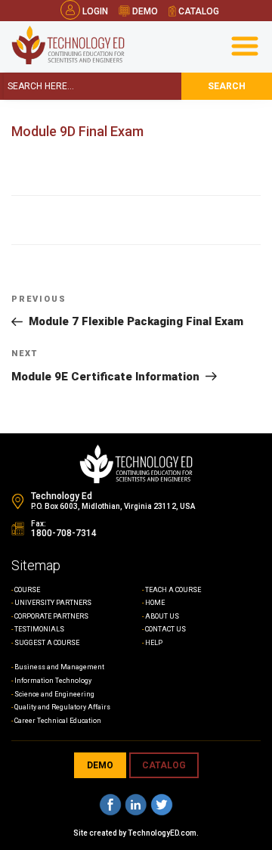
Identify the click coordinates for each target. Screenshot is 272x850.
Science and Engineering (54, 694)
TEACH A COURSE (173, 590)
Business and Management (59, 667)
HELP (153, 643)
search (227, 86)
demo (144, 11)
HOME (155, 602)
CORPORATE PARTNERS (51, 616)
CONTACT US (165, 629)
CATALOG (164, 765)
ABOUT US (162, 616)
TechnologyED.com (162, 833)
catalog (197, 11)
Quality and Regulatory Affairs (62, 707)
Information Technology (52, 680)
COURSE (27, 590)
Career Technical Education (57, 720)
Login (95, 11)
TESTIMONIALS (39, 629)
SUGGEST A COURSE (46, 643)
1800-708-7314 (64, 533)
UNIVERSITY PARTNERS (52, 602)
